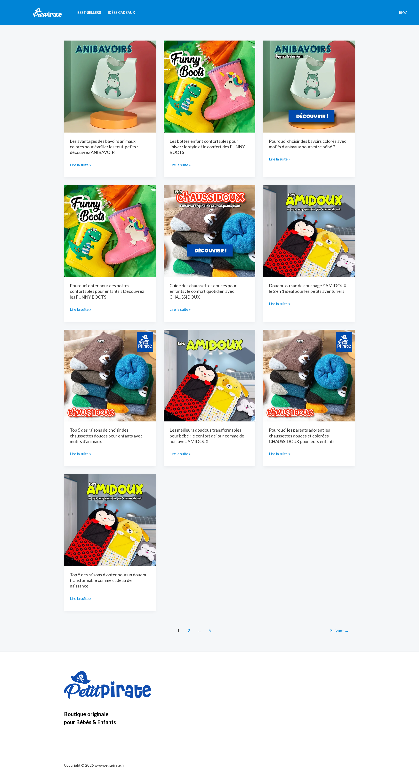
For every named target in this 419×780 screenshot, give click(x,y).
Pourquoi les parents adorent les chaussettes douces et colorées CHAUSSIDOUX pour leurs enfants (302, 435)
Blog (403, 13)
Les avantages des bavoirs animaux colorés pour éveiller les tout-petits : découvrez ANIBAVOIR (104, 146)
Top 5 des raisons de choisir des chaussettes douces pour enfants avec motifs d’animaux (106, 435)
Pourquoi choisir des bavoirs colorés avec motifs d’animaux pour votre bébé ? (307, 143)
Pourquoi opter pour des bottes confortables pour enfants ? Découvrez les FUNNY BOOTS (107, 291)
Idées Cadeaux (121, 12)
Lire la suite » (80, 165)
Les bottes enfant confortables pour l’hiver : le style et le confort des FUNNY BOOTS (207, 146)
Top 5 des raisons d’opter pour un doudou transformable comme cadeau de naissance (108, 580)
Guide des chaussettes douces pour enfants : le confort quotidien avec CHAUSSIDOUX (203, 291)
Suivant (339, 630)
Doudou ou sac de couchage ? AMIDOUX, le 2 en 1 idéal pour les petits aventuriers (308, 288)
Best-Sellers (89, 12)
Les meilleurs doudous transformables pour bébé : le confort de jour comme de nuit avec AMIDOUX (206, 435)
